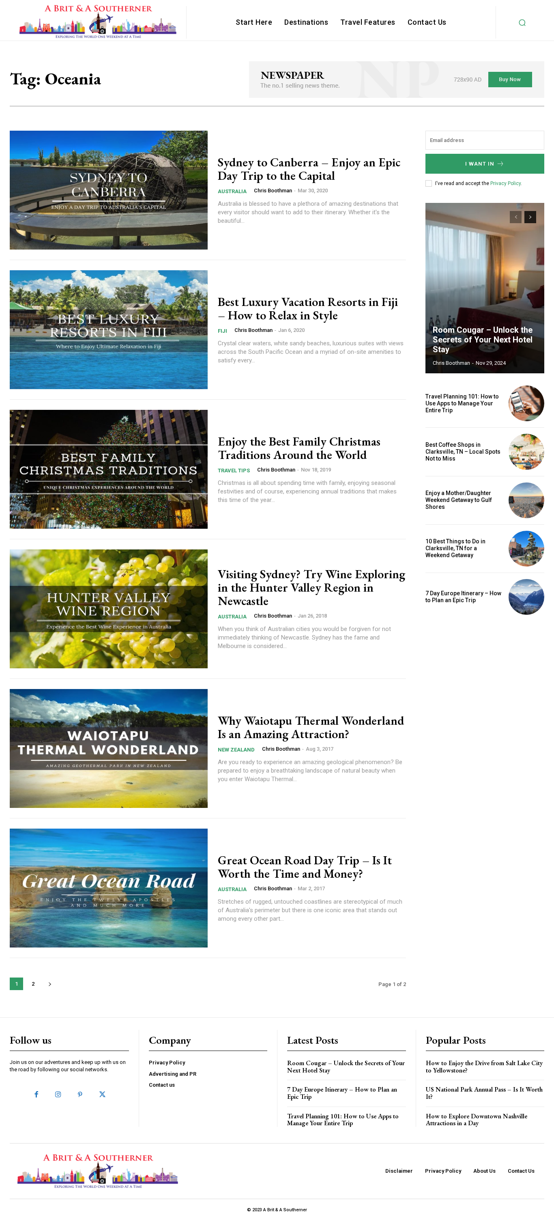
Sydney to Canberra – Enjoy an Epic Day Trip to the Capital (309, 168)
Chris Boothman (273, 190)
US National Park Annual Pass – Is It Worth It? (484, 1093)
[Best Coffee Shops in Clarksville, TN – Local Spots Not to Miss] (526, 451)
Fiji (222, 331)
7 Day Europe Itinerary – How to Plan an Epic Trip (463, 596)
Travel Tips (234, 470)
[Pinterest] (80, 1095)
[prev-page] (516, 217)
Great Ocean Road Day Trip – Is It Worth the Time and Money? (305, 866)
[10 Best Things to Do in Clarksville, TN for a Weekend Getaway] (526, 548)
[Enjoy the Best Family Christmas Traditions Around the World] (109, 469)
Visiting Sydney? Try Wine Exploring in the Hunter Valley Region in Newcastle (311, 587)
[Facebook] (36, 1095)
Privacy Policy (505, 183)
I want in (479, 164)
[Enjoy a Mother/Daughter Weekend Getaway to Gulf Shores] (526, 500)
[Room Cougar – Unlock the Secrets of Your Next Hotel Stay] (485, 288)
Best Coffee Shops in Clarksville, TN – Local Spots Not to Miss (462, 451)
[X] (102, 1095)
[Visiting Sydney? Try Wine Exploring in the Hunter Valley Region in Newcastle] (109, 608)
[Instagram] (58, 1095)
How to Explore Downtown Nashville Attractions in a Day (476, 1120)
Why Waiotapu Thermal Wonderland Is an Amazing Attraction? (311, 727)
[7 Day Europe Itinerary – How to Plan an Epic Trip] (526, 597)
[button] (522, 22)
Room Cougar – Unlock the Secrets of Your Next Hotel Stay (483, 339)
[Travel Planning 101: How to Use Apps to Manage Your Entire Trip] (526, 403)
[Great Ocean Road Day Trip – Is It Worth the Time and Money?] (109, 888)
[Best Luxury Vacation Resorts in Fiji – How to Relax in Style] (109, 329)
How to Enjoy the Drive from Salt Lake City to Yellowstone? (484, 1067)
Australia (232, 191)
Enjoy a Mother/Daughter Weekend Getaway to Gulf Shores (458, 500)
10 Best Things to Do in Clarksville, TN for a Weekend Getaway (455, 548)
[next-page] (49, 984)
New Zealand (236, 750)
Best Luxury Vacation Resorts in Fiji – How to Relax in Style (308, 308)
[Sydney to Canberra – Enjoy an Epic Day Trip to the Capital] (109, 190)
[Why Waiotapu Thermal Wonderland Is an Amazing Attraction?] (109, 748)
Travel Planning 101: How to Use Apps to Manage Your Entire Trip (462, 403)
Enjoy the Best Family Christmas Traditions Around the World (299, 448)
